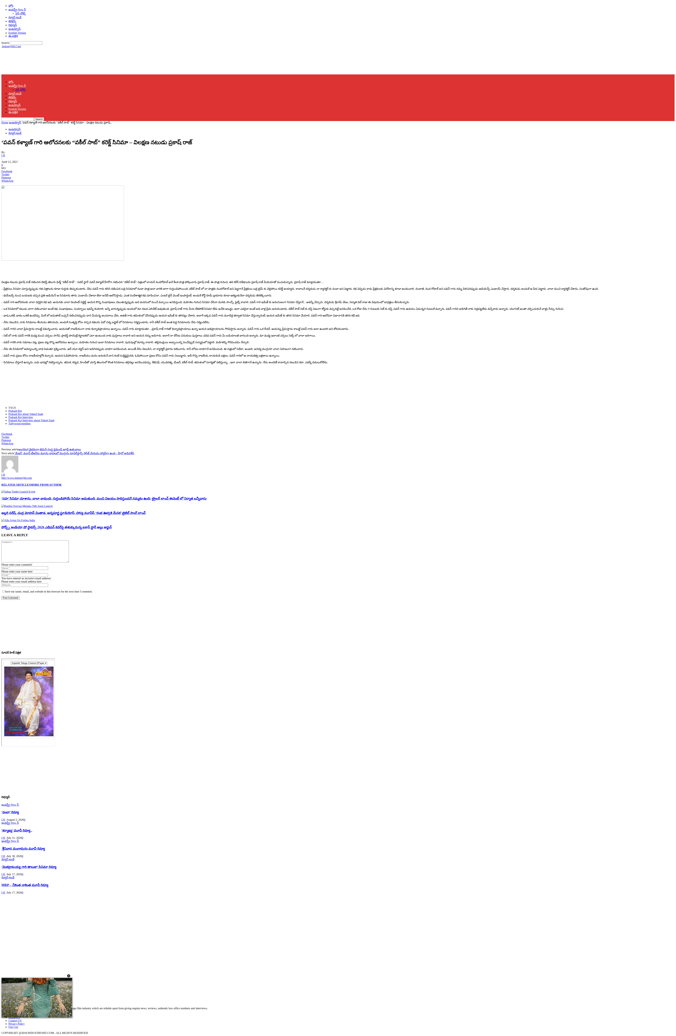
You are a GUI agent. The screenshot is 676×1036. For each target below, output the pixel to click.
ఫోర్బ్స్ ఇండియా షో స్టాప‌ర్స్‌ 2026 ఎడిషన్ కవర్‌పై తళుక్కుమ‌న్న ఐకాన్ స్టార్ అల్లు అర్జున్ (56, 527)
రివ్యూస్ (12, 25)
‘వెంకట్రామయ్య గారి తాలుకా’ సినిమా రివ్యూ (29, 867)
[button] (68, 975)
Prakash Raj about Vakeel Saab (25, 414)
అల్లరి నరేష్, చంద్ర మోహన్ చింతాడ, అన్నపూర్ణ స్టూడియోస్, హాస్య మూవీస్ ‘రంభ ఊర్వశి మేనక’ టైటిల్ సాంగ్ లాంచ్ (73, 513)
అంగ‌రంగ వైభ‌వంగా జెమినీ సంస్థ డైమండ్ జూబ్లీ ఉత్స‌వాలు (49, 449)
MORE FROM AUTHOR (46, 484)
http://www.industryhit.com (16, 477)
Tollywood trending (19, 423)
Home (4, 122)
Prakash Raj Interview (20, 417)
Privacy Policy (16, 1023)
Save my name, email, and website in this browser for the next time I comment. (48, 591)
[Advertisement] (65, 61)
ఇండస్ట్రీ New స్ (17, 9)
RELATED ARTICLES (15, 484)
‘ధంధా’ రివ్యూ (10, 812)
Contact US (14, 1020)
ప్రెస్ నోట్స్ (20, 13)
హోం (10, 5)
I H (3, 155)
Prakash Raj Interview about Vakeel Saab (31, 420)
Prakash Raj (15, 410)
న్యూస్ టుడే (14, 17)
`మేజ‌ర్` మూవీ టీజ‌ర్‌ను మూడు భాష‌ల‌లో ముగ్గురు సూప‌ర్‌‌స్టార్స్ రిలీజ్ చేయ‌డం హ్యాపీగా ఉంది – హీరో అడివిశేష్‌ (74, 453)
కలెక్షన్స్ (12, 21)
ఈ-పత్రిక (13, 35)
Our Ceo (13, 1026)
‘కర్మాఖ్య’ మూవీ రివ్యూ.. (16, 830)
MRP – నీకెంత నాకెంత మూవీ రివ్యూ (24, 885)
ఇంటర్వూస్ (14, 28)
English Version (17, 32)
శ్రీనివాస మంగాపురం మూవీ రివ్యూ (23, 848)
